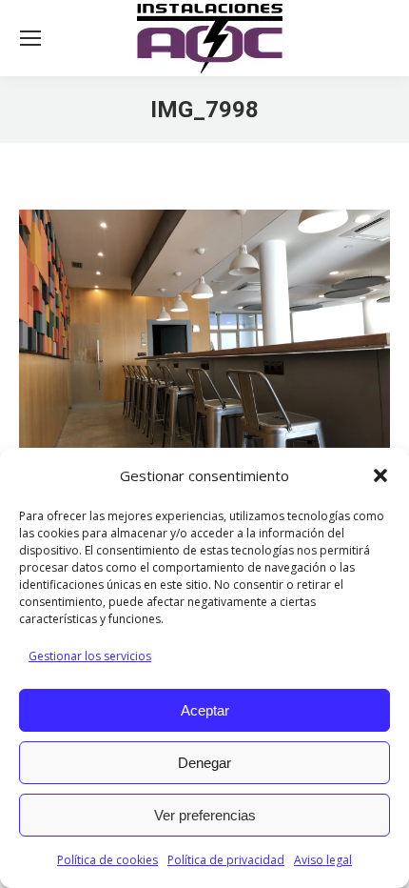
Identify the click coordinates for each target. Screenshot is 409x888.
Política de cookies (107, 860)
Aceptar (205, 710)
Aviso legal (323, 860)
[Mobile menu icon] (30, 38)
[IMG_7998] (204, 349)
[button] (380, 475)
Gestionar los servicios (90, 656)
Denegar (204, 763)
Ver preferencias (205, 815)
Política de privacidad (225, 860)
